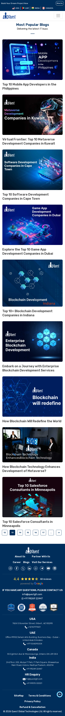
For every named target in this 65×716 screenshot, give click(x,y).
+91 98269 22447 (33, 598)
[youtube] (48, 568)
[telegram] (42, 568)
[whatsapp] (36, 568)
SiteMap (19, 695)
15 (28, 532)
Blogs (26, 562)
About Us (20, 556)
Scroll (60, 694)
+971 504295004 (34, 643)
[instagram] (10, 568)
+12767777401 (34, 627)
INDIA (37, 8)
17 (43, 532)
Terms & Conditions (39, 695)
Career (17, 562)
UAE (27, 8)
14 (20, 532)
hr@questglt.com (34, 679)
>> (59, 532)
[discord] (55, 568)
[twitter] (23, 569)
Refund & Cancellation (32, 707)
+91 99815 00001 (34, 683)
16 (36, 532)
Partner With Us (41, 556)
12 (5, 532)
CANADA (49, 8)
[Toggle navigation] (58, 15)
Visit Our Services (42, 562)
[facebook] (17, 568)
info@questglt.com (32, 594)
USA (17, 8)
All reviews (45, 579)
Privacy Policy (32, 701)
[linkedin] (29, 568)
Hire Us (59, 3)
